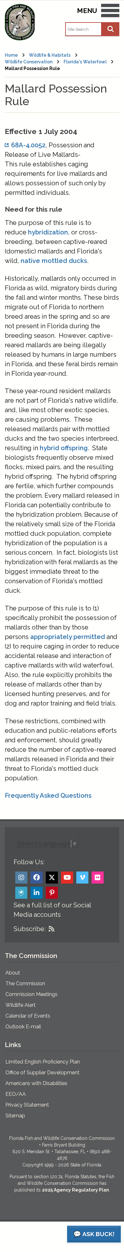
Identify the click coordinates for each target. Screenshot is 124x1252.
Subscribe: (29, 929)
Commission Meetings (31, 994)
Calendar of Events (27, 1016)
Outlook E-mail (23, 1027)
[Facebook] (37, 878)
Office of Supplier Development (42, 1073)
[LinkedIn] (37, 893)
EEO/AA (15, 1094)
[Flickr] (98, 878)
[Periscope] (21, 893)
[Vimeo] (82, 878)
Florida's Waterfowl (85, 61)
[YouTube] (67, 878)
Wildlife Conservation (28, 61)
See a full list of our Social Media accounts (52, 909)
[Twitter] (52, 878)
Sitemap (15, 1116)
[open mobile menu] (110, 12)
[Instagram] (21, 878)
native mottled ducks (54, 261)
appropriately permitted (67, 637)
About (12, 973)
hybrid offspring (64, 448)
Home (11, 55)
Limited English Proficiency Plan (42, 1062)
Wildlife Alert (20, 1005)
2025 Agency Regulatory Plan (75, 1189)
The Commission (25, 984)
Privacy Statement (27, 1105)
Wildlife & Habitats (50, 55)
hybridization (48, 232)
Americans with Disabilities (36, 1083)
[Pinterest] (52, 893)
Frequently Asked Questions (48, 795)
